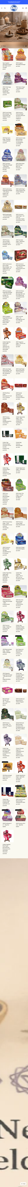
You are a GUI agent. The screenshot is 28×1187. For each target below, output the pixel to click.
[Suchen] (5, 8)
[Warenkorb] (26, 8)
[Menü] (1, 8)
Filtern (4, 46)
